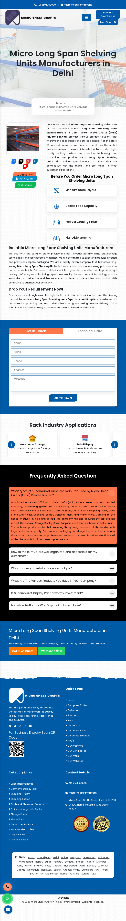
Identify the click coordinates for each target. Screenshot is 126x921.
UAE (97, 869)
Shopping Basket (20, 799)
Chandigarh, (44, 857)
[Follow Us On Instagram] (28, 161)
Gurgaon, (75, 857)
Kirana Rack (17, 819)
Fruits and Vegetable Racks (26, 809)
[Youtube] (30, 726)
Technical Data (90, 331)
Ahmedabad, (26, 861)
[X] (15, 726)
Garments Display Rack (23, 788)
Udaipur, (57, 865)
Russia (63, 873)
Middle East (51, 873)
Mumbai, (101, 861)
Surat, (48, 861)
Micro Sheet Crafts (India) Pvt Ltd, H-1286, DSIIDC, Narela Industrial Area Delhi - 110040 (92, 805)
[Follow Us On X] (21, 161)
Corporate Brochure (78, 735)
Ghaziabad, (89, 857)
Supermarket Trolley (22, 829)
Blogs (70, 720)
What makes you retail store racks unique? (41, 568)
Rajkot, (39, 861)
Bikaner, (38, 865)
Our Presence (75, 745)
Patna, (31, 857)
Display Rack (17, 834)
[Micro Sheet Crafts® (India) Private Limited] (31, 17)
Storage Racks (18, 814)
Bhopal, (80, 861)
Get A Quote (25, 178)
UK (42, 873)
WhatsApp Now (51, 651)
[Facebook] (10, 726)
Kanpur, (91, 865)
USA (94, 873)
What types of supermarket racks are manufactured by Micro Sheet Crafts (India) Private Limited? (59, 493)
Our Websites (75, 761)
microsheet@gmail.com (77, 4)
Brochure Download (107, 14)
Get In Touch (36, 331)
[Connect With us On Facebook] (13, 161)
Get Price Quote (22, 651)
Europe (85, 873)
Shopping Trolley (20, 794)
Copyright (63, 897)
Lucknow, (103, 865)
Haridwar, (46, 869)
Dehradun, (33, 869)
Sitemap (72, 715)
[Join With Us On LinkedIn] (35, 161)
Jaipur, (57, 869)
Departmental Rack (21, 824)
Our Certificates (76, 750)
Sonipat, (69, 861)
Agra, (82, 865)
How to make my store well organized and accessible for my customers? (54, 554)
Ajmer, (28, 865)
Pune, (20, 865)
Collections (73, 710)
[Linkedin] (25, 726)
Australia (74, 873)
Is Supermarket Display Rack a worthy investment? (47, 593)
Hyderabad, (70, 865)
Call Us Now (25, 174)
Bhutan (34, 873)
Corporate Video (76, 730)
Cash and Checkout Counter (27, 804)
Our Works (73, 756)
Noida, (64, 857)
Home (62, 103)
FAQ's (70, 740)
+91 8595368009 (46, 4)
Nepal (105, 869)
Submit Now (62, 398)
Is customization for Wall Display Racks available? (46, 605)
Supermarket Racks (21, 783)
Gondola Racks (19, 839)
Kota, (48, 865)
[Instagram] (20, 726)
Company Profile (77, 705)
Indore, (90, 861)
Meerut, (21, 869)
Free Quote (107, 22)
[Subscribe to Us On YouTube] (25, 166)
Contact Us (74, 725)
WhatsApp (26, 185)
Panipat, (58, 861)
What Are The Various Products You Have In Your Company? (53, 581)
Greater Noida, (71, 869)
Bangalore (87, 869)
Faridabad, (104, 857)
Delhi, (56, 857)
